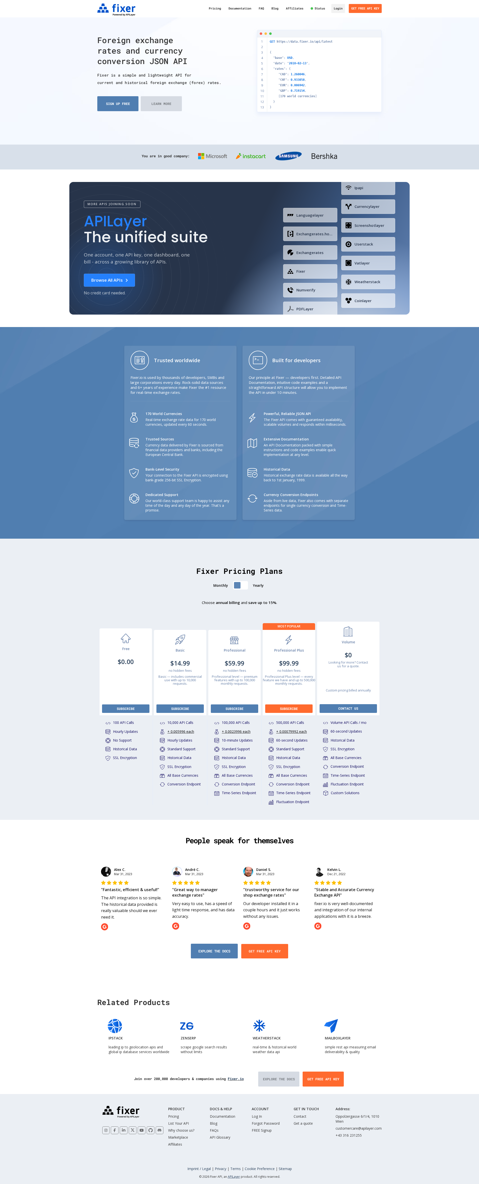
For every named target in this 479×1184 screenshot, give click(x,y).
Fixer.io (236, 1078)
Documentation (240, 8)
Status (320, 8)
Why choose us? (181, 1130)
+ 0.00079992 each (291, 731)
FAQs (214, 1130)
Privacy (220, 1168)
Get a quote (303, 1123)
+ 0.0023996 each (236, 731)
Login (338, 8)
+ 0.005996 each (180, 731)
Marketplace (178, 1137)
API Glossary (220, 1137)
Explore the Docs (214, 951)
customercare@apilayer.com (359, 1128)
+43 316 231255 (349, 1135)
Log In (257, 1116)
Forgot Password (266, 1123)
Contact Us (348, 708)
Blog (274, 8)
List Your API (178, 1123)
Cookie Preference (260, 1168)
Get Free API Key (365, 8)
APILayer (234, 1177)
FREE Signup (262, 1130)
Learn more (161, 103)
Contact (300, 1116)
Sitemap (285, 1168)
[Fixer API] (117, 9)
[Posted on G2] (133, 927)
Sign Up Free (118, 103)
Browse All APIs (107, 280)
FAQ (261, 8)
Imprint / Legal (199, 1168)
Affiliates (294, 8)
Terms (235, 1168)
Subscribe (126, 708)
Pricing (215, 8)
